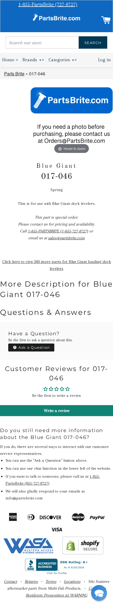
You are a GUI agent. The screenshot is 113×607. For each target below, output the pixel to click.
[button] (99, 593)
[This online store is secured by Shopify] (83, 553)
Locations (72, 581)
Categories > (63, 59)
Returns (31, 581)
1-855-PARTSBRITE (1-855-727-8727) (58, 231)
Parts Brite (14, 73)
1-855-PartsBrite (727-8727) (47, 4)
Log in (104, 59)
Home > (10, 59)
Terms (51, 581)
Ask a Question (33, 347)
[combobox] (42, 42)
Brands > (33, 59)
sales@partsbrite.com (66, 237)
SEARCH (93, 42)
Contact (10, 581)
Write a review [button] (56, 410)
